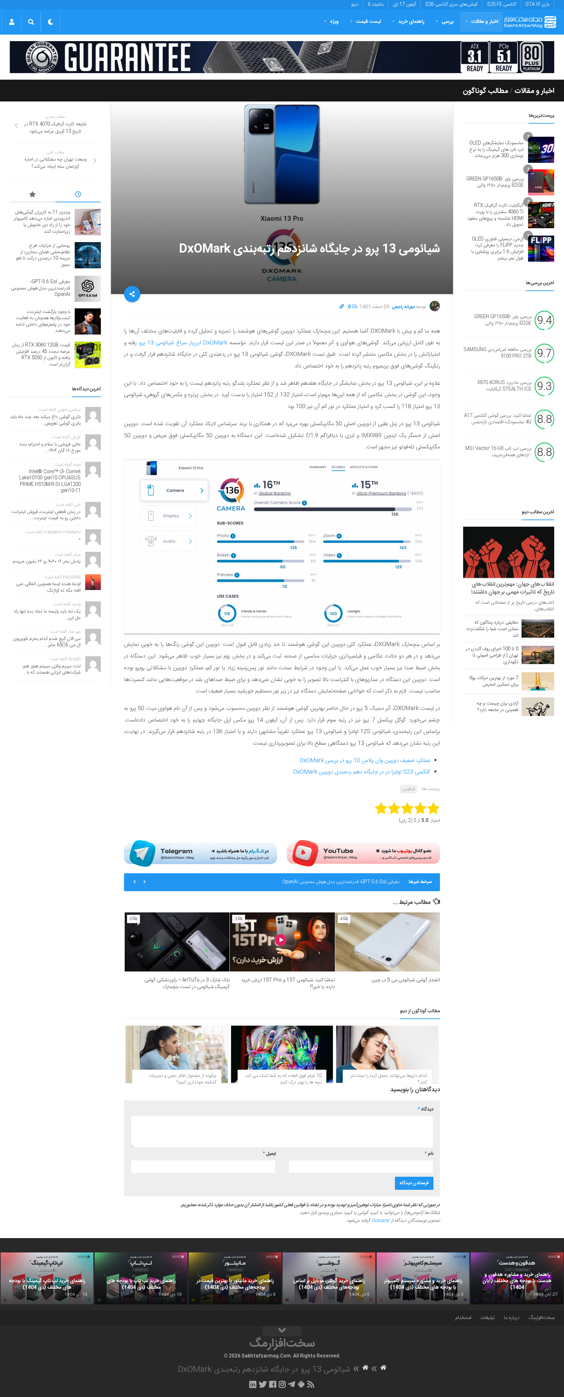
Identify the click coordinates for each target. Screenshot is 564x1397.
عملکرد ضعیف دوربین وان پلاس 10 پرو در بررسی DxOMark (365, 760)
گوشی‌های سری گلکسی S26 (451, 4)
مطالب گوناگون (485, 91)
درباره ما (511, 1318)
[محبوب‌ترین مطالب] (32, 195)
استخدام (463, 1318)
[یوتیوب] (363, 853)
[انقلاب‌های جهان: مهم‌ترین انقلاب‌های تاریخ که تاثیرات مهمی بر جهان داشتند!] (508, 552)
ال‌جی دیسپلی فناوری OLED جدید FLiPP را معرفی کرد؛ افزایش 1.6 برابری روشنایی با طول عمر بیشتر (497, 248)
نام (429, 1154)
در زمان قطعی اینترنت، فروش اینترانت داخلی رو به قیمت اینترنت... (46, 515)
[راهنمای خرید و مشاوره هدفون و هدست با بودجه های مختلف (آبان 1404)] (517, 1278)
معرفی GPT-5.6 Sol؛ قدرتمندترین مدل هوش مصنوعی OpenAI (341, 882)
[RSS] (311, 1384)
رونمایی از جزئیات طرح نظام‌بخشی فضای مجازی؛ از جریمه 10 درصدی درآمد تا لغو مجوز (43, 255)
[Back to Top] (282, 1331)
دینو (354, 4)
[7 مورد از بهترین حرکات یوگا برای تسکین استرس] (538, 681)
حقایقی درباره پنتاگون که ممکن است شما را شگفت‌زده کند (492, 629)
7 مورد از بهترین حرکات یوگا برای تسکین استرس (493, 681)
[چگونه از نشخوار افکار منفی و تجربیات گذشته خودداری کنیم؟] (177, 1054)
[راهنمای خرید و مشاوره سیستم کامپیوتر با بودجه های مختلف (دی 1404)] (423, 1278)
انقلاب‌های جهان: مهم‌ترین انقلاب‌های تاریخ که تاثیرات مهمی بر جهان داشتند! (512, 588)
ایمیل (269, 1154)
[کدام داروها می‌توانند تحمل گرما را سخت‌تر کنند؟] (387, 1054)
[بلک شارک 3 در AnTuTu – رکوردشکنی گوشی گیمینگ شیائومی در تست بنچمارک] (177, 941)
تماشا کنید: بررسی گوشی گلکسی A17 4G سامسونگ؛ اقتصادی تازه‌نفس (497, 419)
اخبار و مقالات (484, 22)
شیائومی (408, 789)
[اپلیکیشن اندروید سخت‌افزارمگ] (301, 1384)
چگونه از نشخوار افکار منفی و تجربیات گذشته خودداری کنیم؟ (182, 1079)
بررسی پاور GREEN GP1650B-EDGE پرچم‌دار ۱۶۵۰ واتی (495, 182)
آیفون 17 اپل (404, 4)
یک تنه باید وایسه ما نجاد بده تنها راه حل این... (47, 615)
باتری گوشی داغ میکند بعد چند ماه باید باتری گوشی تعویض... (45, 420)
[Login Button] (11, 22)
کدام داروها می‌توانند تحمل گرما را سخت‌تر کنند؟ (389, 1079)
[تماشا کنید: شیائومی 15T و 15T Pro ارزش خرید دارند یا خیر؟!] (282, 941)
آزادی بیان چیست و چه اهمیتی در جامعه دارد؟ (497, 707)
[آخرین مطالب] (78, 195)
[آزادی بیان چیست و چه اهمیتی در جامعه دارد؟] (538, 706)
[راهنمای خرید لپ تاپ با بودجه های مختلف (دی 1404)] (141, 1278)
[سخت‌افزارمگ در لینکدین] (252, 1384)
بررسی (448, 22)
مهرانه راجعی (403, 307)
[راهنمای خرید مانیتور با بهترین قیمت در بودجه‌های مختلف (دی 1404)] (235, 1278)
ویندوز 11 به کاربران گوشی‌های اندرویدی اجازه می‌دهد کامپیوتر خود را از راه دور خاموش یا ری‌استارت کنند (42, 222)
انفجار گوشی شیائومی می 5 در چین (405, 980)
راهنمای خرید (411, 22)
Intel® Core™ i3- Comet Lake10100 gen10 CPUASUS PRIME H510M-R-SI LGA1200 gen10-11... (50, 481)
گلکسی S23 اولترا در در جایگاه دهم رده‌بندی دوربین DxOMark (361, 772)
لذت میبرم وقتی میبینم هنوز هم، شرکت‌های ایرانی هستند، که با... (52, 669)
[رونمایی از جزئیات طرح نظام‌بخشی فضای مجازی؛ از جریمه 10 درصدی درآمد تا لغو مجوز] (88, 255)
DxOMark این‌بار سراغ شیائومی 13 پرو (183, 343)
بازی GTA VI (537, 4)
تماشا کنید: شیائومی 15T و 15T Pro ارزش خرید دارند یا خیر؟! (288, 983)
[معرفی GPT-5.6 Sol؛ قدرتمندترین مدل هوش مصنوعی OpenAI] (88, 289)
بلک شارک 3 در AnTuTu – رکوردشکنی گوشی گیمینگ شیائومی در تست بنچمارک (186, 983)
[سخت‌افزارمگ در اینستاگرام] (282, 1384)
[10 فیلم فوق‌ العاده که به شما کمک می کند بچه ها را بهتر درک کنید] (282, 1054)
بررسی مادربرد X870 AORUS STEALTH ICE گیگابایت (504, 386)
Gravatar (380, 1221)
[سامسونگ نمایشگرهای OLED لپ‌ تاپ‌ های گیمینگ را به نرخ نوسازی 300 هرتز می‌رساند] (541, 150)
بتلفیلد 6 (376, 4)
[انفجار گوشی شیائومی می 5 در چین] (387, 941)
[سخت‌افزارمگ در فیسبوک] (272, 1384)
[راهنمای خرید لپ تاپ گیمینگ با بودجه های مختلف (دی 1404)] (47, 1278)
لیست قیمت (368, 22)
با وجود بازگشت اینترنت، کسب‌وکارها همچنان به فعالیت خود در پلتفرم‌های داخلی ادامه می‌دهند (43, 321)
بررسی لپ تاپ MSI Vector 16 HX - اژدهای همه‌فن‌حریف (498, 452)
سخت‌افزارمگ (541, 1318)
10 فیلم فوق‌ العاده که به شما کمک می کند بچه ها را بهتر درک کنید (283, 1079)
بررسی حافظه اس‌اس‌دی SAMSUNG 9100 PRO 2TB (497, 353)
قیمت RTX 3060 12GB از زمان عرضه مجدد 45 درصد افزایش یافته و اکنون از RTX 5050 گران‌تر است (41, 354)
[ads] (282, 57)
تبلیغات (487, 1318)
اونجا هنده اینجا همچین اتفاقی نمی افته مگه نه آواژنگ (48, 587)
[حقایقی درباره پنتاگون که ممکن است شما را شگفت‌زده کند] (538, 628)
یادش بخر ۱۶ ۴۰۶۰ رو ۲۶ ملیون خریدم (47, 562)
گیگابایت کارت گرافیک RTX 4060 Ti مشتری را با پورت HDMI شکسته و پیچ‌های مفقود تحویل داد (495, 215)
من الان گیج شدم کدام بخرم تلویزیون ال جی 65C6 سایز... (47, 642)
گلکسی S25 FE (501, 4)
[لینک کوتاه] (341, 307)
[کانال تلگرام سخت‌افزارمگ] (291, 1384)
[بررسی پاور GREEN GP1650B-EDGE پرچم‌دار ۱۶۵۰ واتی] (541, 182)
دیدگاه (425, 1109)
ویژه (334, 22)
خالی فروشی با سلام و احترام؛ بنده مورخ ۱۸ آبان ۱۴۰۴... (50, 448)
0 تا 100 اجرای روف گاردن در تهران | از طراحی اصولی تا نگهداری (492, 655)
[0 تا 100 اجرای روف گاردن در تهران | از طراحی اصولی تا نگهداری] (538, 655)
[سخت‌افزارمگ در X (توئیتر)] (263, 1384)
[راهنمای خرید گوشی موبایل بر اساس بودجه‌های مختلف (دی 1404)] (329, 1278)
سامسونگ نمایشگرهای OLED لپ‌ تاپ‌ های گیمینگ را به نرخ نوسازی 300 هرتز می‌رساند (496, 149)
